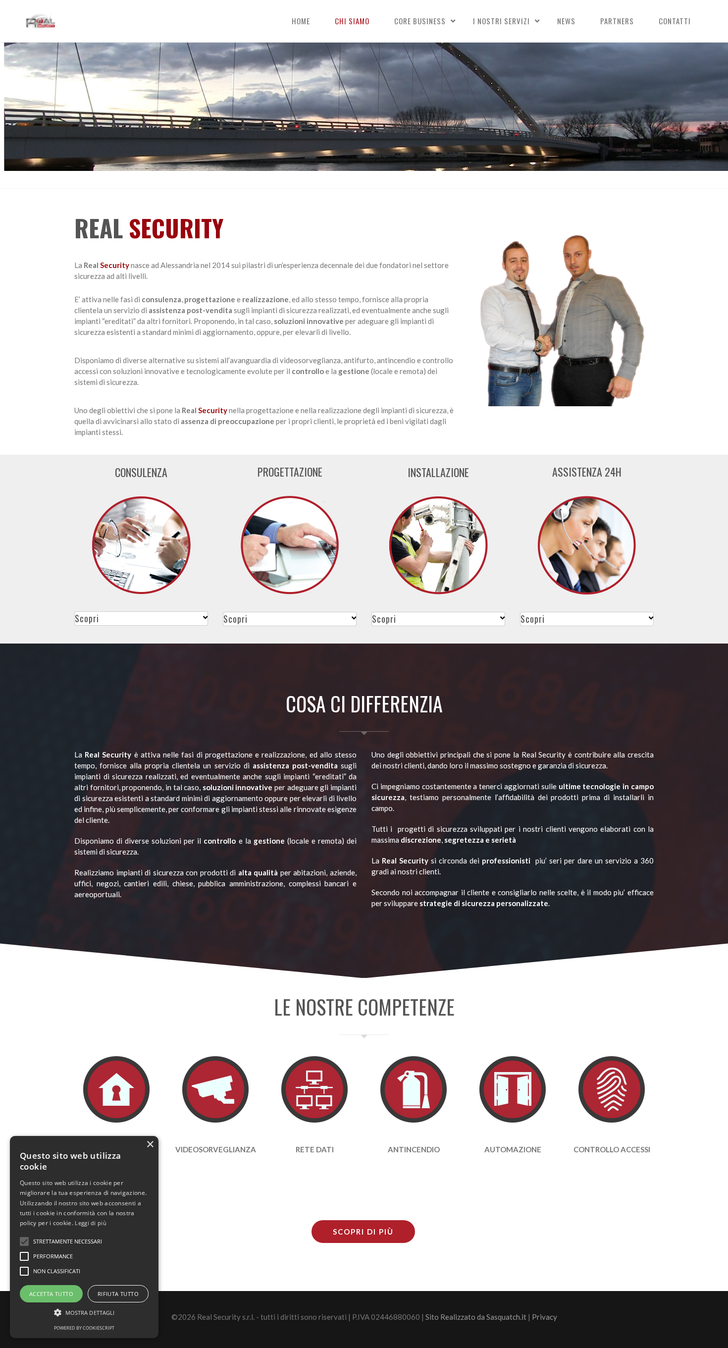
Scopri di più (363, 1231)
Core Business (420, 20)
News (566, 20)
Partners (617, 20)
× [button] (150, 1144)
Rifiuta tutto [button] (118, 1293)
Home (301, 20)
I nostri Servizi (501, 20)
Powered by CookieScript (84, 1328)
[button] (84, 1312)
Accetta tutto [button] (51, 1293)
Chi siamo (352, 20)
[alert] (84, 1237)
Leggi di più (90, 1223)
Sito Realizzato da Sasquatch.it (475, 1316)
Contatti (675, 20)
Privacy (544, 1316)
